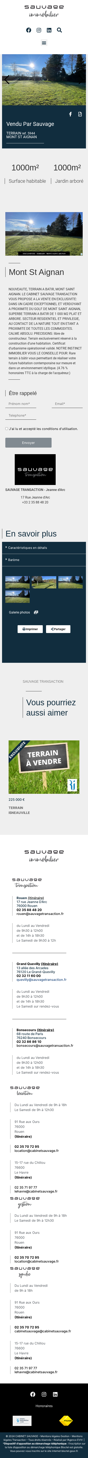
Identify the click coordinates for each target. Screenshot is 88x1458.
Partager (59, 629)
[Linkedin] (49, 30)
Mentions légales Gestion (55, 1436)
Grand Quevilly (37, 964)
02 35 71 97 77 (26, 1187)
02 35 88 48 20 (29, 910)
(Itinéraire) (23, 1136)
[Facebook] (29, 30)
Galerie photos (20, 612)
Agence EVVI (75, 1439)
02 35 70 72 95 (27, 1327)
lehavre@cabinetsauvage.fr (36, 1191)
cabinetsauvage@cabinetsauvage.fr (43, 1331)
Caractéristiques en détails (27, 548)
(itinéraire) (36, 898)
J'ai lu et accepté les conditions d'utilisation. (43, 429)
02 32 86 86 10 (29, 1042)
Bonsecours (35, 1030)
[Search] (59, 30)
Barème (13, 560)
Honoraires (44, 1406)
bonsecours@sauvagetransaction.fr (45, 1045)
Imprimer (32, 629)
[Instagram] (39, 30)
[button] (44, 42)
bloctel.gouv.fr (69, 1450)
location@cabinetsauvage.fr (37, 1151)
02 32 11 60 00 (29, 976)
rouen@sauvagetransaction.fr (40, 914)
